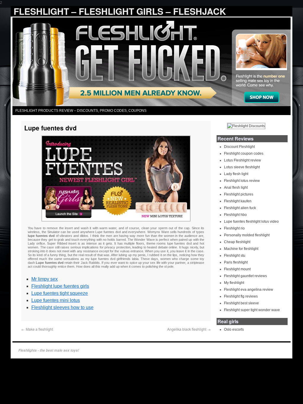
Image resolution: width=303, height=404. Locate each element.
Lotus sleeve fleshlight (242, 167)
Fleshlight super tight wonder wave (252, 310)
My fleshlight (234, 283)
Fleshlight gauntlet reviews (245, 276)
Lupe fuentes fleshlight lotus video (251, 221)
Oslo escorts (234, 329)
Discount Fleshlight (239, 147)
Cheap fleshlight (237, 242)
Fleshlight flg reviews (241, 296)
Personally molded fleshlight (247, 235)
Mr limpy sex (44, 279)
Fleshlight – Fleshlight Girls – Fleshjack (120, 11)
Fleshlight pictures (238, 194)
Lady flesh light (236, 174)
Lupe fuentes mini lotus (55, 300)
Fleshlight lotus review (242, 181)
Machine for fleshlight (241, 249)
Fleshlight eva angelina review (248, 289)
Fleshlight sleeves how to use (62, 307)
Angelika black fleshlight (189, 329)
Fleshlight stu (234, 255)
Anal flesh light (236, 187)
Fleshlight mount (237, 269)
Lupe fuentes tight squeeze (59, 293)
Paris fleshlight (236, 262)
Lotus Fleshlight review (242, 160)
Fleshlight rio (234, 228)
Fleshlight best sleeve (241, 303)
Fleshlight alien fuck (240, 208)
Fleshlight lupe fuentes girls (60, 286)
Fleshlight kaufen (238, 201)
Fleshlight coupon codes (243, 153)
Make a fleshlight (37, 329)
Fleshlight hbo (235, 215)
